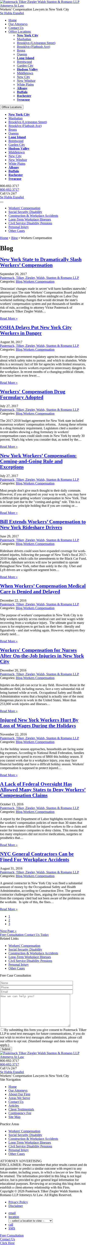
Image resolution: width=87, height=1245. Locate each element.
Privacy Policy (18, 1202)
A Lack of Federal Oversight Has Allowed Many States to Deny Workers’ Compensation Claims (43, 789)
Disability (25, 212)
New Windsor (26, 80)
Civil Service (30, 223)
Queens (22, 54)
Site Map (14, 1117)
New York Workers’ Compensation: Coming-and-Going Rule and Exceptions (38, 461)
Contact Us (15, 28)
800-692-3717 (9, 189)
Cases (16, 231)
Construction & (33, 215)
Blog (14, 238)
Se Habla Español (12, 13)
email (12, 1213)
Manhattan (24, 39)
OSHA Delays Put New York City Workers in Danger (36, 330)
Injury (18, 227)
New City (23, 77)
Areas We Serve (19, 1098)
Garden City (25, 65)
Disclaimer (15, 1206)
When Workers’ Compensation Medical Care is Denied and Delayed (43, 588)
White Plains (25, 84)
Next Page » (8, 931)
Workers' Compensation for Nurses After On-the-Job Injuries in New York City (42, 655)
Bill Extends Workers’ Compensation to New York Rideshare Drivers (43, 524)
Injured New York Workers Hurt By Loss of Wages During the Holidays (39, 722)
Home (12, 20)
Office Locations (19, 31)
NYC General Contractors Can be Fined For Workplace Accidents (37, 856)
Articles (13, 1105)
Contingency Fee (19, 1113)
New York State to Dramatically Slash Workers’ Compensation (41, 262)
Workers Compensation (38, 281)
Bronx (21, 50)
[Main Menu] (1, 202)
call (10, 1224)
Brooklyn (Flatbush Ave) (33, 46)
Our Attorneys (17, 24)
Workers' (24, 208)
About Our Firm (19, 1094)
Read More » (9, 318)
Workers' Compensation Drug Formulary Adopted (32, 394)
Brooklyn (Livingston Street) (36, 43)
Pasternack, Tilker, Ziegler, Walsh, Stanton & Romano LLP (39, 278)
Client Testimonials (21, 1109)
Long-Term (29, 219)
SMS (11, 1228)
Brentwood (24, 62)
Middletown (25, 73)
